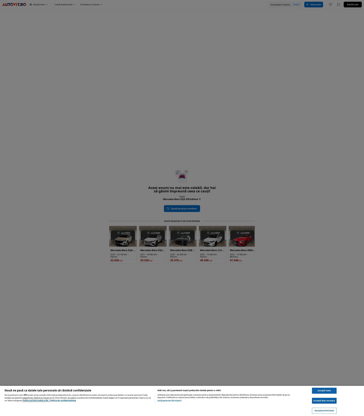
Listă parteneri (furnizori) (169, 400)
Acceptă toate (324, 390)
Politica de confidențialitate (63, 400)
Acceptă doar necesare (324, 400)
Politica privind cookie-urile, (36, 400)
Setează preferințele (324, 410)
